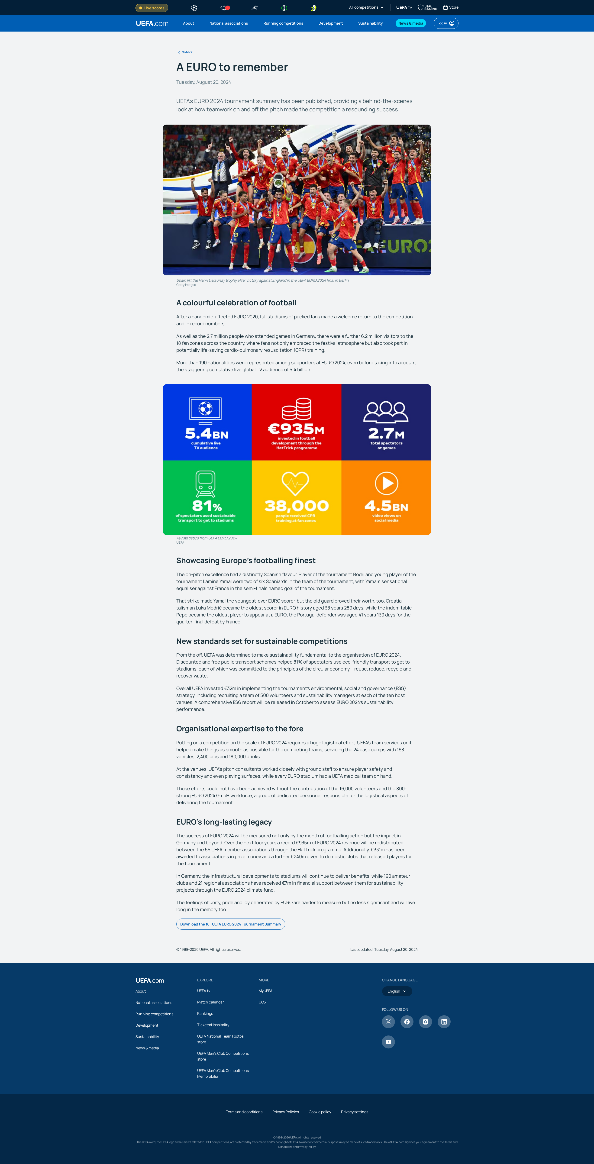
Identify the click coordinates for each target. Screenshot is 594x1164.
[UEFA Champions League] (194, 7)
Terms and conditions (244, 1111)
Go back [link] (187, 52)
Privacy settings (354, 1111)
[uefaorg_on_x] (388, 1026)
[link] (188, 23)
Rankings (205, 1013)
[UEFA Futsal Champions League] (254, 7)
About (141, 991)
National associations (154, 1002)
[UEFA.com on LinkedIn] (444, 1026)
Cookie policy (320, 1111)
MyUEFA (265, 990)
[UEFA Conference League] (284, 7)
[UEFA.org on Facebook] (406, 1026)
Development (147, 1025)
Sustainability (147, 1036)
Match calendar (210, 1002)
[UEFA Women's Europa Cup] (314, 7)
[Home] (150, 980)
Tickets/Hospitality (213, 1024)
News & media (147, 1048)
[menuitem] (190, 23)
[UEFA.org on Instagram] (425, 1026)
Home (152, 23)
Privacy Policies (285, 1111)
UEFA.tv (203, 990)
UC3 (262, 1002)
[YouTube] (388, 1047)
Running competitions (154, 1013)
